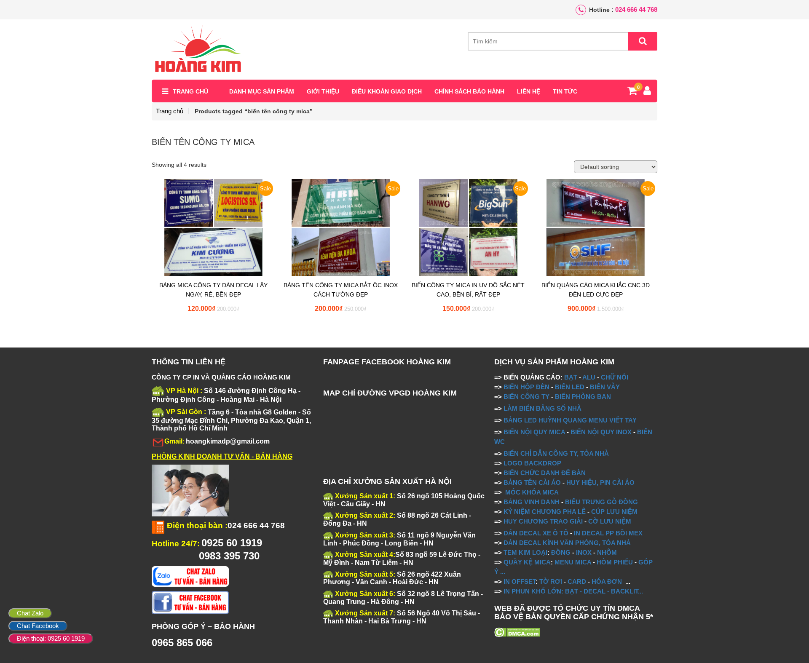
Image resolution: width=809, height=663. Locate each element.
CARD (577, 581)
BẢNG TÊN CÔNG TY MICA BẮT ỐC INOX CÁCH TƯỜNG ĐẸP (341, 290)
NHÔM (607, 552)
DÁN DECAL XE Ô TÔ (536, 533)
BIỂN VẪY (605, 386)
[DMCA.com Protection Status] (517, 631)
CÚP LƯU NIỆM (614, 511)
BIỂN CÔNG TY (526, 396)
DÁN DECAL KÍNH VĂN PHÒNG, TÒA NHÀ (567, 542)
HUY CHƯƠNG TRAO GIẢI (543, 521)
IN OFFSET (520, 581)
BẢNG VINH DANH (532, 501)
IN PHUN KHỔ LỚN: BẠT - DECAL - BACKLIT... (573, 591)
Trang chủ (190, 91)
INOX (584, 552)
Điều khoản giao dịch (387, 91)
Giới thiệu (323, 91)
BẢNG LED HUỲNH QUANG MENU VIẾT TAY (570, 420)
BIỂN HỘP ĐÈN (526, 386)
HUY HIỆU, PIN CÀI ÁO (600, 482)
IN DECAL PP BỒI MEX (608, 533)
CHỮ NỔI (614, 377)
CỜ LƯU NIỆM (609, 521)
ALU (588, 377)
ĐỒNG (561, 552)
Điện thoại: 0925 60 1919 (51, 638)
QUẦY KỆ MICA (527, 562)
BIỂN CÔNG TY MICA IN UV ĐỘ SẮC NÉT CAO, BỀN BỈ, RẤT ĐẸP (468, 290)
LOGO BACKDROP (532, 463)
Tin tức (565, 91)
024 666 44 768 (636, 9)
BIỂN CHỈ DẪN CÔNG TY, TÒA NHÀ (556, 453)
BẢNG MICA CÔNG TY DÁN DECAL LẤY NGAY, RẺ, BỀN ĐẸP (213, 290)
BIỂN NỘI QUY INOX (601, 432)
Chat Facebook (38, 625)
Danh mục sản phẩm (261, 91)
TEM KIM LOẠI (525, 552)
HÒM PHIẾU (615, 562)
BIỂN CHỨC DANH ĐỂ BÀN (544, 472)
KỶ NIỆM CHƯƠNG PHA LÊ (545, 511)
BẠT (570, 377)
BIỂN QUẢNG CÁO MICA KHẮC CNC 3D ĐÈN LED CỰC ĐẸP (595, 290)
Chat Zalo (30, 613)
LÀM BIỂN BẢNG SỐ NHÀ (543, 408)
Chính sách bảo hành (469, 91)
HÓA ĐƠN (607, 581)
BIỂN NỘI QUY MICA (534, 432)
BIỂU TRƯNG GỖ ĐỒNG (601, 501)
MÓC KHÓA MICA (532, 492)
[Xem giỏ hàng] (632, 92)
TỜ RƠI (550, 581)
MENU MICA (573, 562)
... (501, 571)
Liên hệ (528, 91)
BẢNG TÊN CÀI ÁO (532, 482)
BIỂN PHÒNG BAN (583, 396)
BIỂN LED (569, 386)
